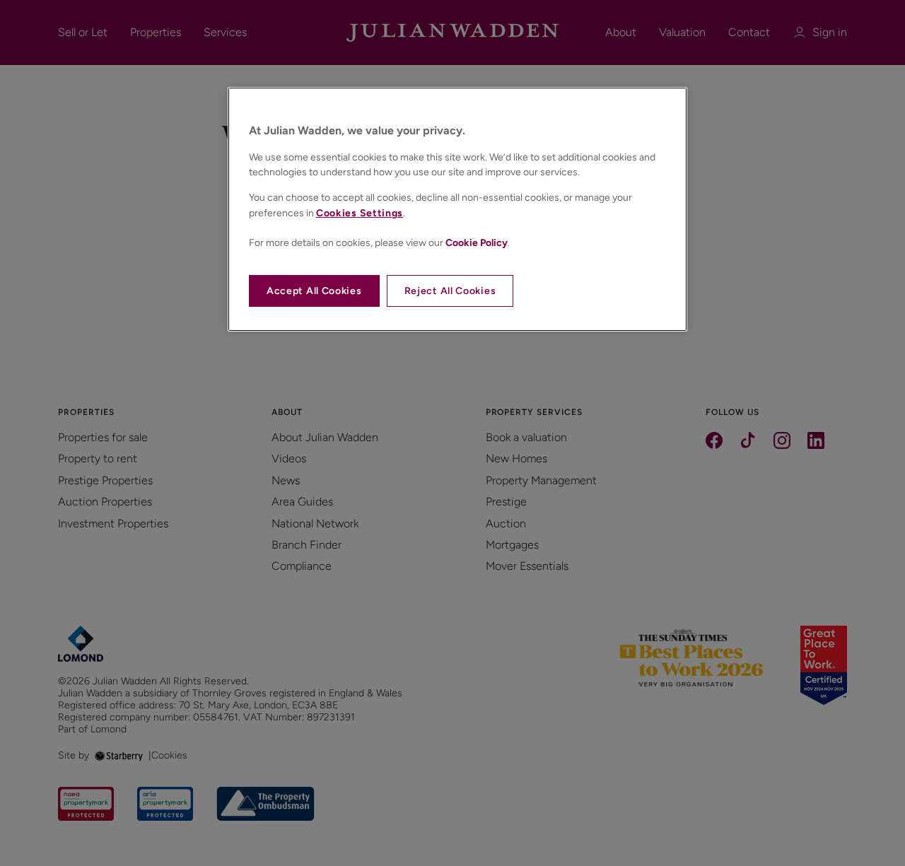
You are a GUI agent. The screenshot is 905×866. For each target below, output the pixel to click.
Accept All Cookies (314, 291)
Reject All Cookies (450, 291)
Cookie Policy (476, 243)
